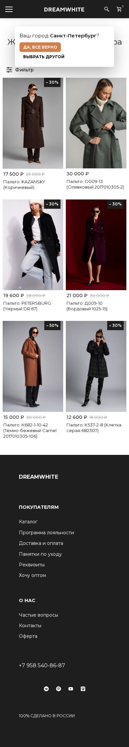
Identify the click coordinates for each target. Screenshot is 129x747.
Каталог (28, 522)
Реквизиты (32, 565)
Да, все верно (40, 47)
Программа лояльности (46, 533)
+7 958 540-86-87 (42, 665)
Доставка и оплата (41, 543)
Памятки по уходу (40, 554)
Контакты (30, 626)
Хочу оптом (32, 575)
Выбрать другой (43, 56)
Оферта (28, 636)
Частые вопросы (38, 615)
